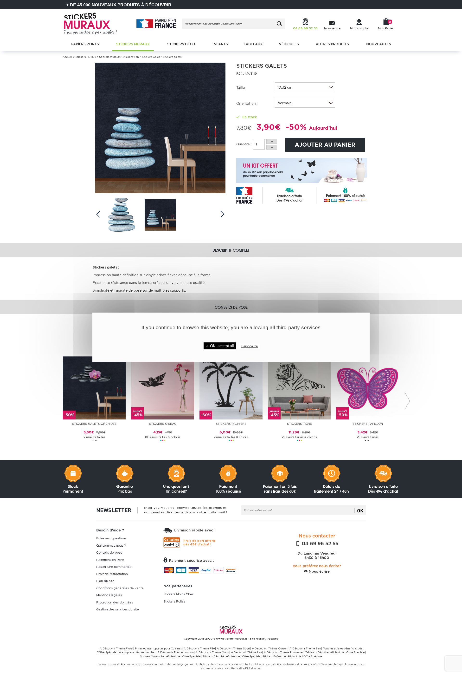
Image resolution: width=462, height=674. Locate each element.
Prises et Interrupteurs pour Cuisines (158, 648)
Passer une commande (113, 567)
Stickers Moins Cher (178, 594)
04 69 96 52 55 (319, 543)
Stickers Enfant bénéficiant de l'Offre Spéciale (292, 656)
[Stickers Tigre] (299, 387)
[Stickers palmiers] (231, 387)
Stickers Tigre (299, 423)
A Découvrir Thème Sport (233, 648)
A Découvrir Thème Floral (116, 648)
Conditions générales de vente (120, 588)
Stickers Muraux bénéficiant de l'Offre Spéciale (170, 656)
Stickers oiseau (162, 423)
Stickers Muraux (86, 57)
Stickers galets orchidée (94, 423)
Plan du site (105, 581)
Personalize (249, 346)
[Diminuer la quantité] (271, 147)
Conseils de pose (109, 552)
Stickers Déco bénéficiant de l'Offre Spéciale (232, 656)
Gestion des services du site (117, 609)
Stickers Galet (151, 57)
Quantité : (243, 144)
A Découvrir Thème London (175, 652)
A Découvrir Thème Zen (305, 648)
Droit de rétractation (112, 574)
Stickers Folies (174, 601)
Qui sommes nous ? (111, 545)
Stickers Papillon (368, 423)
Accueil (67, 57)
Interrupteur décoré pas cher (136, 652)
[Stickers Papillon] (367, 387)
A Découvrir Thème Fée (199, 648)
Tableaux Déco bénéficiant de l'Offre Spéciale (335, 652)
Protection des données (114, 602)
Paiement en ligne (110, 560)
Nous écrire (319, 571)
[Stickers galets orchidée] (94, 387)
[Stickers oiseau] (162, 387)
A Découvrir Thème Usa (246, 652)
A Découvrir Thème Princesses (283, 652)
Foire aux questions (111, 538)
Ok (360, 510)
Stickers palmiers (231, 423)
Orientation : (247, 103)
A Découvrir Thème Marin (212, 652)
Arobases (271, 638)
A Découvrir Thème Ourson (270, 648)
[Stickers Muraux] (94, 23)
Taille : (241, 88)
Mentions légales (109, 595)
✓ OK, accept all (220, 346)
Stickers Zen (131, 57)
